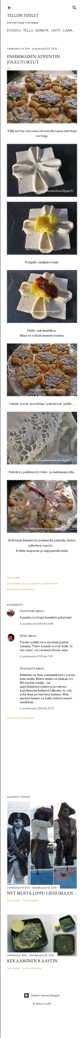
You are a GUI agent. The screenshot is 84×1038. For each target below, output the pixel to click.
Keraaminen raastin (32, 960)
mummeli (27, 611)
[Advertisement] (42, 757)
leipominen (51, 583)
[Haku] (74, 7)
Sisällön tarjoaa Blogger (45, 995)
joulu (24, 583)
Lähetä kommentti (20, 718)
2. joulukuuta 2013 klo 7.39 (36, 656)
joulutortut (36, 583)
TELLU (28, 30)
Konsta (42, 30)
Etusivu (14, 30)
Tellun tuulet (23, 15)
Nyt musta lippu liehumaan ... (41, 893)
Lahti (55, 30)
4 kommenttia (32, 968)
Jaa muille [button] (13, 577)
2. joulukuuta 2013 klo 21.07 (37, 708)
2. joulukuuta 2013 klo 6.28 (36, 623)
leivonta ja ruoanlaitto (20, 589)
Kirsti (23, 636)
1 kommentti (31, 900)
